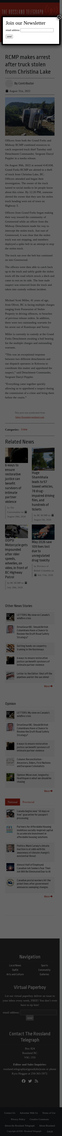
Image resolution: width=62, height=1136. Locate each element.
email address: (13, 30)
